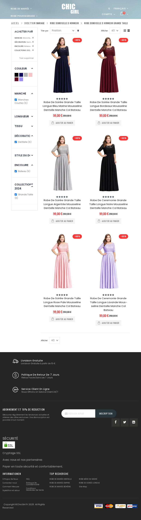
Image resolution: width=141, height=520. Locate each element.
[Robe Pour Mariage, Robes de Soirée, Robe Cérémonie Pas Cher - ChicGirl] (70, 8)
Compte (107, 14)
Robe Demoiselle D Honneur (64, 23)
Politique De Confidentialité (32, 484)
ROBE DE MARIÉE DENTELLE (61, 479)
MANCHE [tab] (20, 93)
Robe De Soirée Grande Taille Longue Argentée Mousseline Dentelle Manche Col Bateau (62, 204)
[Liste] (128, 31)
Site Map (83, 486)
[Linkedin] (133, 422)
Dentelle (25, 142)
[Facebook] (116, 422)
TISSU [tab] (18, 126)
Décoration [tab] (24, 136)
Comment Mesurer (11, 486)
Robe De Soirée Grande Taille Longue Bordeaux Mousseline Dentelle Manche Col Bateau (108, 106)
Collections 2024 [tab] (24, 186)
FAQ (27, 479)
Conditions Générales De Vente (35, 489)
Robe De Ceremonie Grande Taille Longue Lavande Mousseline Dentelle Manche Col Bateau (108, 304)
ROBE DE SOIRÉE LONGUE (89, 483)
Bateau (24, 171)
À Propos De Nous (10, 479)
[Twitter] (125, 422)
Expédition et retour (11, 490)
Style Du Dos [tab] (24, 155)
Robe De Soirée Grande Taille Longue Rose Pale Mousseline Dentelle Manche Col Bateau (62, 302)
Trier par (44, 30)
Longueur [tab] (22, 116)
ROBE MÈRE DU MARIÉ (88, 479)
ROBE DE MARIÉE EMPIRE (60, 483)
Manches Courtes (22, 101)
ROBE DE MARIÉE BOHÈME (60, 486)
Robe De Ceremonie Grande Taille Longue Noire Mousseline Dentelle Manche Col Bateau (108, 204)
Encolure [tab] (21, 165)
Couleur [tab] (21, 68)
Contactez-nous (10, 483)
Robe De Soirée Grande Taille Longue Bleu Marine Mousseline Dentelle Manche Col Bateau (62, 106)
